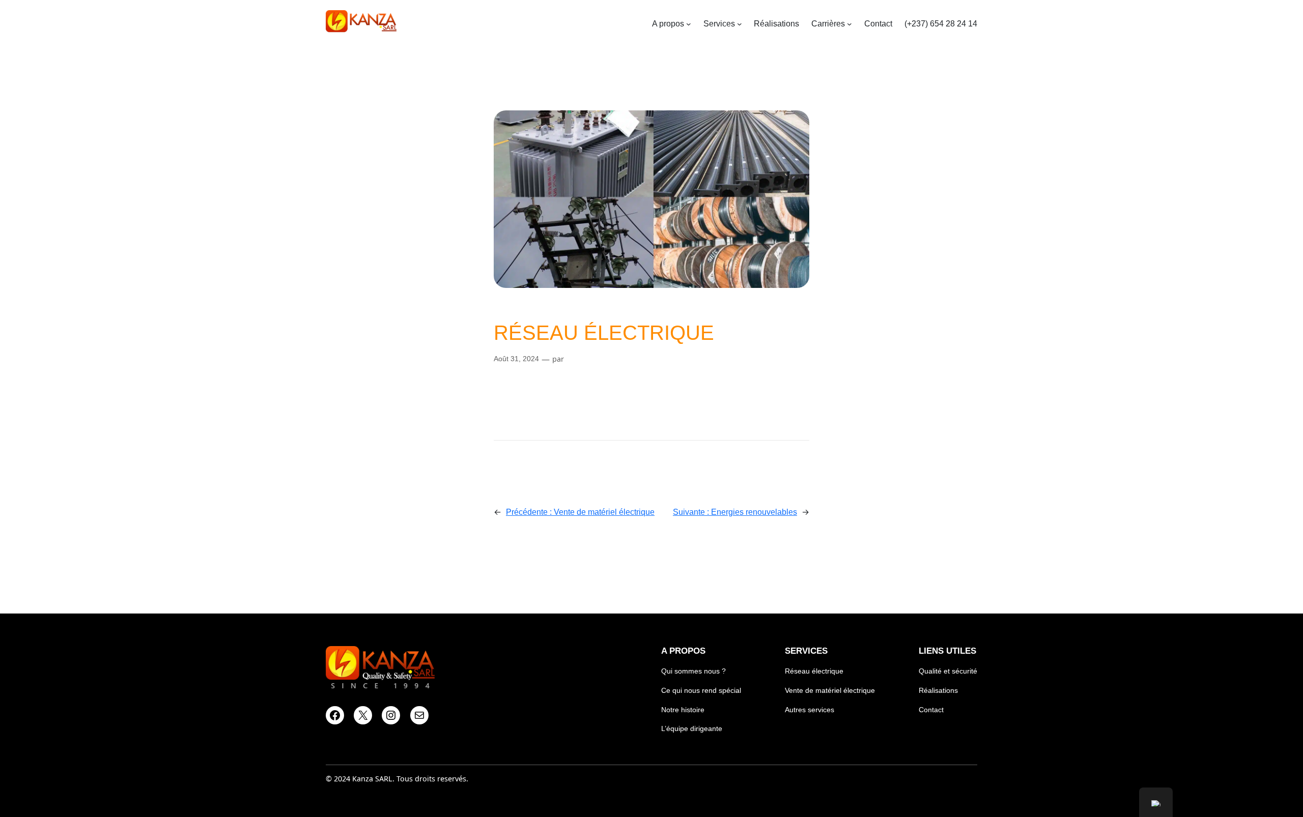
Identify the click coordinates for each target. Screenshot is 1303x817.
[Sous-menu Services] (739, 23)
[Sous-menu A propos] (688, 23)
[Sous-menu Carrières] (849, 23)
